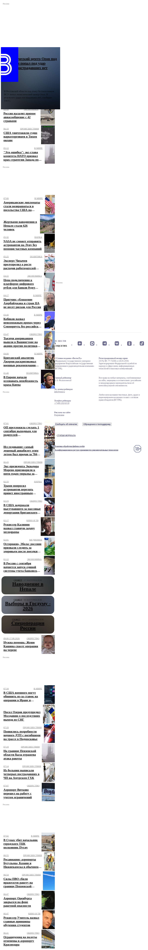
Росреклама (59, 415)
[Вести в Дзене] (80, 343)
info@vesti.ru (59, 392)
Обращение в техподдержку (97, 424)
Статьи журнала (66, 435)
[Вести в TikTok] (142, 343)
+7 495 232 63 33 (61, 403)
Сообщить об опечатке (66, 424)
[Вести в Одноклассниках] (129, 343)
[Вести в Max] (92, 343)
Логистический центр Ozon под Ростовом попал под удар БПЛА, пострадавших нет (30, 63)
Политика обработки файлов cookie (69, 446)
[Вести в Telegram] (104, 343)
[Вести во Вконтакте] (117, 343)
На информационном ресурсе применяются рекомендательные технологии (86, 450)
